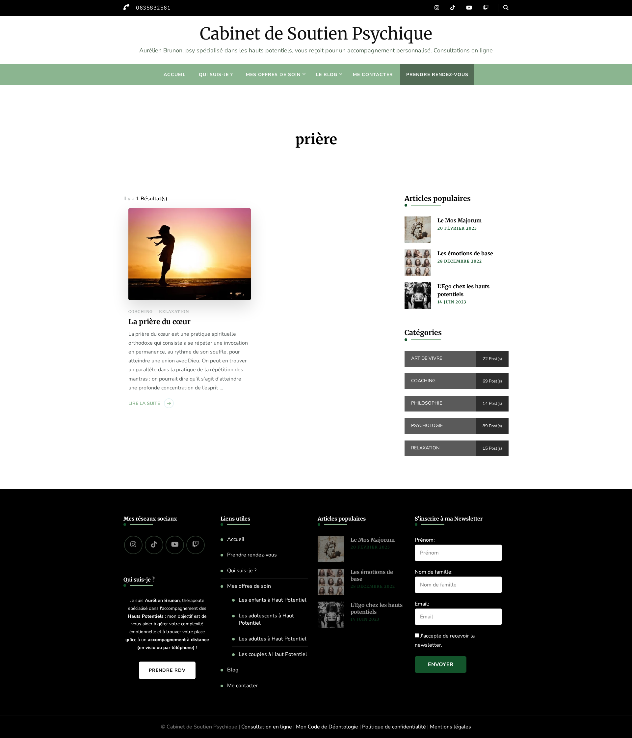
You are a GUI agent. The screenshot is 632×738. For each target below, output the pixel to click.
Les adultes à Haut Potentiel (272, 638)
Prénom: (425, 540)
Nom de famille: (434, 572)
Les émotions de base (465, 253)
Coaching (140, 311)
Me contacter (373, 74)
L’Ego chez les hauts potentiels (463, 290)
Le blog (326, 74)
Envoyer (440, 664)
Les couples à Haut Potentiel (273, 654)
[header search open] (506, 8)
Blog (232, 669)
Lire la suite (144, 403)
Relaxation (174, 311)
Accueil (175, 74)
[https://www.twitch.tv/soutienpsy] (195, 545)
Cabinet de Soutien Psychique (316, 33)
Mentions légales (450, 726)
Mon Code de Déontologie (327, 726)
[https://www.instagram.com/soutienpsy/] (133, 545)
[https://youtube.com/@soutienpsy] (175, 545)
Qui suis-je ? (216, 74)
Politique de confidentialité (394, 726)
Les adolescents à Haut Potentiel (266, 619)
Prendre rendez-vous (437, 74)
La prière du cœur (159, 321)
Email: (422, 604)
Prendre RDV (167, 670)
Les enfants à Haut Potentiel (272, 600)
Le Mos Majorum (459, 220)
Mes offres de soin (273, 74)
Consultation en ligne (266, 726)
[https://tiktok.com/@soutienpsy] (154, 545)
